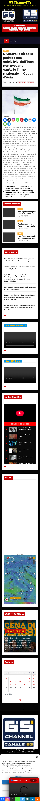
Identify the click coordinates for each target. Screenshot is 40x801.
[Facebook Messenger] (34, 120)
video (21, 30)
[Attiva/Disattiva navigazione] (11, 40)
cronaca (27, 30)
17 (6, 684)
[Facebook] (5, 120)
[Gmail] (30, 120)
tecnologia (22, 28)
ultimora (14, 28)
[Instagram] (13, 120)
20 (20, 684)
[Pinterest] (22, 120)
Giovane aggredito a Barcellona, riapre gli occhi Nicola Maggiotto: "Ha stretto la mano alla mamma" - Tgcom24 (19, 297)
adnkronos (6, 28)
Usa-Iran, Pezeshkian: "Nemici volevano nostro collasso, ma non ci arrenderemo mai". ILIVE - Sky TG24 (19, 307)
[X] (9, 120)
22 (29, 684)
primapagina (13, 30)
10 (6, 681)
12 (15, 681)
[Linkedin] (26, 120)
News (5, 50)
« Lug (19, 700)
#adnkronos (21, 82)
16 (34, 681)
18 (11, 684)
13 (20, 681)
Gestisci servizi (19, 776)
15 (29, 681)
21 (24, 684)
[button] (37, 757)
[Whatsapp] (17, 120)
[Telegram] (9, 124)
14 (24, 681)
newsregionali (31, 28)
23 (34, 684)
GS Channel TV (20, 2)
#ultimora (31, 82)
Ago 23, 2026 (22, 216)
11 (10, 681)
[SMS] (5, 124)
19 (15, 684)
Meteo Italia (20, 554)
